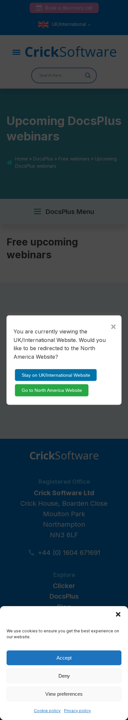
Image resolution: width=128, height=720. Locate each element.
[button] (118, 614)
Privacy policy (77, 710)
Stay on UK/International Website (56, 375)
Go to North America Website (52, 390)
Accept (64, 658)
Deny (64, 676)
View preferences (64, 694)
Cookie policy (47, 710)
